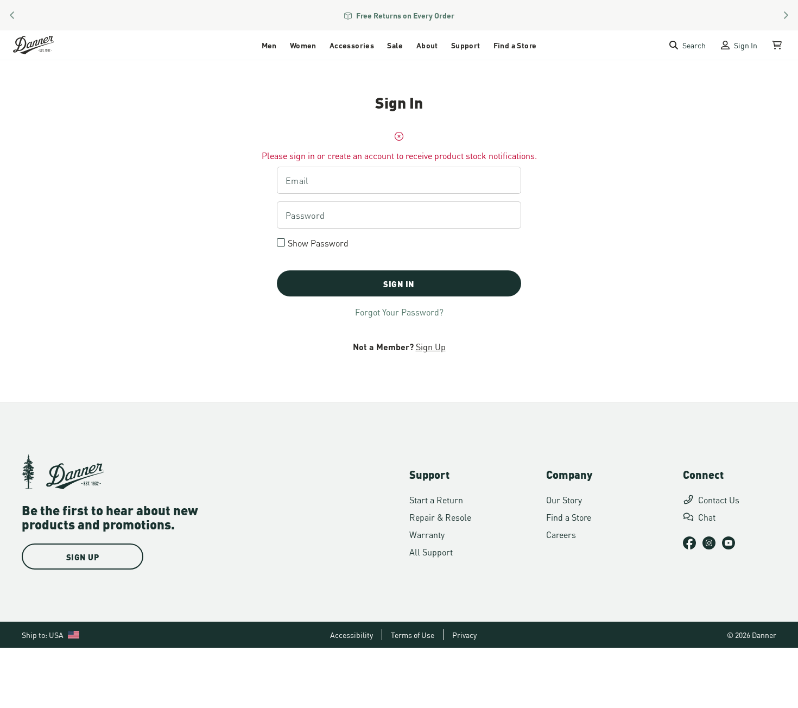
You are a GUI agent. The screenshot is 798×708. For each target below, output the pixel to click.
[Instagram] (708, 542)
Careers (561, 534)
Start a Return (436, 499)
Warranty (427, 534)
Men (269, 45)
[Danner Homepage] (47, 45)
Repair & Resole (440, 516)
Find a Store (515, 45)
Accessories (352, 45)
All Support (431, 551)
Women (303, 45)
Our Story (564, 499)
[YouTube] (728, 542)
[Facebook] (689, 542)
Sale (395, 45)
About (427, 45)
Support (465, 45)
